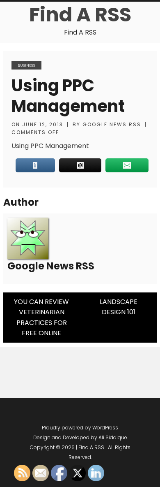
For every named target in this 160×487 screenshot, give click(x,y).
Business (26, 65)
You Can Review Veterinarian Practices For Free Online (41, 317)
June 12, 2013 (42, 124)
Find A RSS (80, 14)
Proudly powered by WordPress (80, 427)
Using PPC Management (68, 96)
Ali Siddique (112, 437)
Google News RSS (111, 124)
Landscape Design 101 (118, 307)
